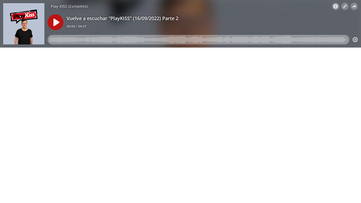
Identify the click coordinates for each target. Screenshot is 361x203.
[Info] (335, 6)
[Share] (354, 6)
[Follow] (345, 6)
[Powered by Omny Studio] (355, 39)
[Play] (55, 22)
